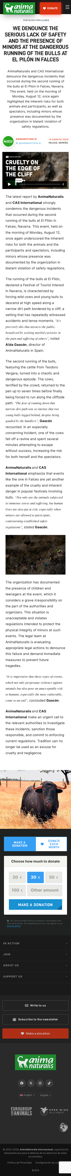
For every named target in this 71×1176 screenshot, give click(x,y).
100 (17, 890)
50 (53, 877)
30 (35, 877)
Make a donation (19, 844)
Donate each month (54, 844)
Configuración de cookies (50, 1162)
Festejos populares (36, 20)
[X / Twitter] (31, 1083)
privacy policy (14, 926)
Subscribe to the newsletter (38, 1019)
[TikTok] (49, 1083)
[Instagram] (40, 1083)
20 (17, 877)
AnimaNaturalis (26, 139)
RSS (36, 1170)
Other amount (45, 890)
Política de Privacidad (19, 1162)
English (29, 1095)
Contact (11, 987)
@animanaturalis (30, 143)
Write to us (38, 1005)
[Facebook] (21, 1083)
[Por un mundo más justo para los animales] (19, 8)
